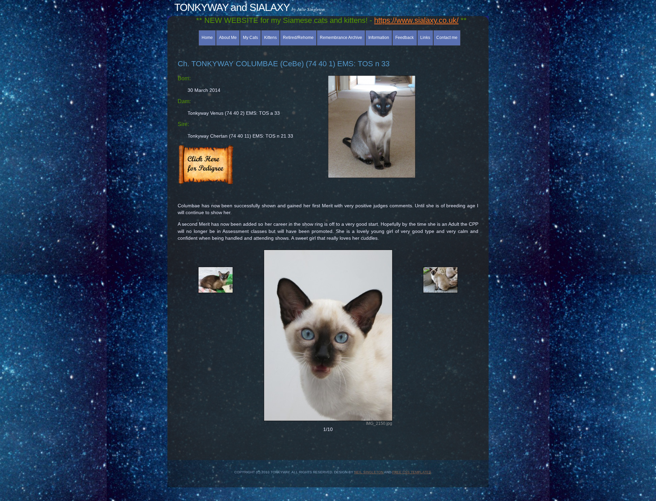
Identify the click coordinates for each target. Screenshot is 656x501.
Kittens (270, 38)
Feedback (404, 38)
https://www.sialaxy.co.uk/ (416, 20)
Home (207, 38)
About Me (228, 38)
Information (378, 38)
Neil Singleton (369, 472)
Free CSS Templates (411, 472)
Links (425, 38)
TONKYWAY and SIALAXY (232, 7)
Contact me (446, 38)
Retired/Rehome (298, 38)
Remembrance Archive (341, 38)
